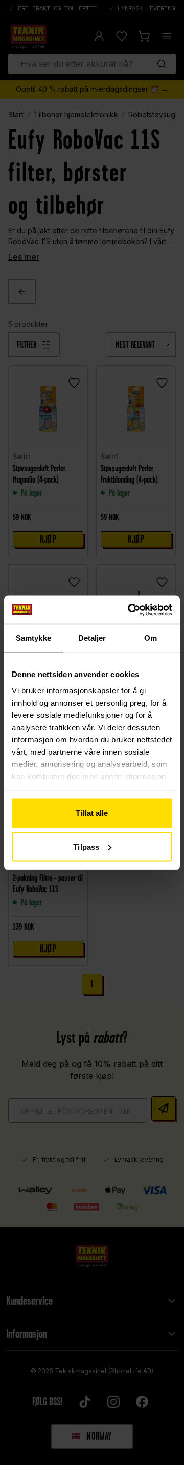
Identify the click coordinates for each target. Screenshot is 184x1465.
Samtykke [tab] (33, 638)
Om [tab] (150, 638)
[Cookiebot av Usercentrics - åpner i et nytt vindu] (129, 609)
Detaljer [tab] (92, 638)
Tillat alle (92, 813)
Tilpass (86, 846)
